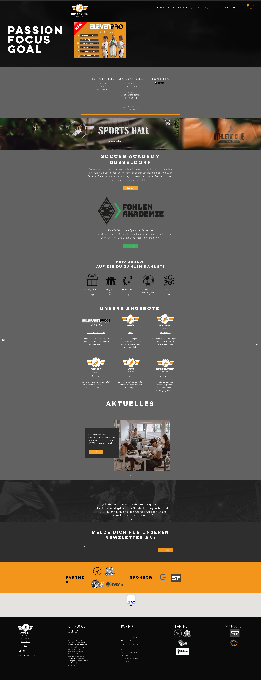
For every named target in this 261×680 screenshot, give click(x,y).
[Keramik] (130, 475)
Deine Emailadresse (90, 547)
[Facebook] (159, 83)
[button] (251, 9)
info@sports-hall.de (130, 86)
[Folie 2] (131, 519)
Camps (131, 376)
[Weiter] (255, 444)
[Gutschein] (132, 475)
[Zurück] (5, 444)
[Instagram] (156, 83)
